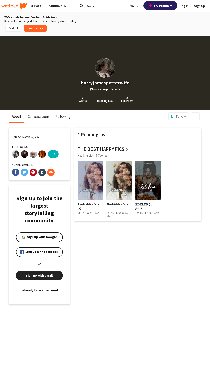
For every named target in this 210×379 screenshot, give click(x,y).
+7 (53, 153)
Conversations (38, 116)
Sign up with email (39, 275)
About (16, 116)
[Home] (14, 6)
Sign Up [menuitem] (199, 6)
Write (134, 6)
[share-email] (51, 172)
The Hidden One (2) (88, 206)
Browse (36, 5)
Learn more (35, 28)
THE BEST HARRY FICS (101, 149)
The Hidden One (117, 204)
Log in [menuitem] (184, 6)
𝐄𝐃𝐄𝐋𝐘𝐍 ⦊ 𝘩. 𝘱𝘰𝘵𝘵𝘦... (144, 206)
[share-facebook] (15, 172)
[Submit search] (82, 5)
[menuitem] (178, 116)
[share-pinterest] (33, 172)
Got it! (13, 28)
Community (58, 5)
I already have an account (39, 290)
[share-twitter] (24, 172)
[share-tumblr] (42, 172)
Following (63, 116)
